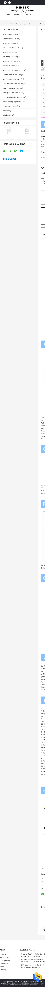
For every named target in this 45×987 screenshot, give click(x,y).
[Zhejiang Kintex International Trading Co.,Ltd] (22, 9)
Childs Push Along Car (11, 48)
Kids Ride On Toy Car (11, 34)
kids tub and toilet (10, 106)
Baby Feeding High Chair (12, 102)
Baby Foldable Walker (11, 88)
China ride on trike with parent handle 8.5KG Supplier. (22, 982)
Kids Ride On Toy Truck (12, 79)
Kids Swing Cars (9, 43)
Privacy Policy (8, 982)
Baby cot (6, 111)
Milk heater (7, 115)
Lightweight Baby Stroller (12, 97)
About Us (30, 15)
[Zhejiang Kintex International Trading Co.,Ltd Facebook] (5, 2)
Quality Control (5, 960)
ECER (40, 985)
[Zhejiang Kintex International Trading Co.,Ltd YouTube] (9, 2)
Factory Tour (4, 957)
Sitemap (3, 970)
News (2, 967)
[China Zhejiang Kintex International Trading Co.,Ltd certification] (9, 131)
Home (9, 15)
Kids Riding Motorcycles (12, 70)
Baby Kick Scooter (10, 66)
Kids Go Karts (8, 52)
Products (18, 15)
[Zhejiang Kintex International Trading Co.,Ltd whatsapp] (11, 151)
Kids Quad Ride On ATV (11, 93)
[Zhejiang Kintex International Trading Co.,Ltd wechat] (17, 151)
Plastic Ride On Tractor (12, 75)
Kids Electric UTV (9, 61)
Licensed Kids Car (9, 39)
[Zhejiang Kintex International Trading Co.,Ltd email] (5, 151)
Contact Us (4, 964)
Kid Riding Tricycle (21, 24)
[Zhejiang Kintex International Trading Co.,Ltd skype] (23, 151)
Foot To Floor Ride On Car (13, 84)
